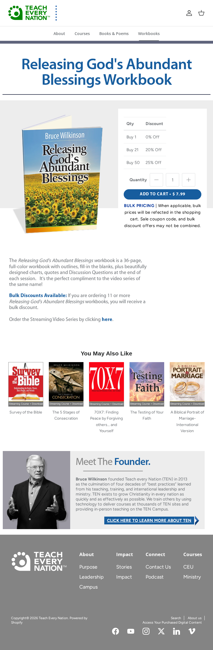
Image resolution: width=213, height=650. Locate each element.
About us (195, 618)
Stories (124, 567)
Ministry (192, 577)
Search (176, 618)
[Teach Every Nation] (29, 13)
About (59, 33)
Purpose (88, 567)
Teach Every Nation (53, 618)
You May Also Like (106, 353)
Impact (124, 577)
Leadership (91, 577)
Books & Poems (114, 33)
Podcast (155, 577)
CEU (188, 567)
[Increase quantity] (188, 179)
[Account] (189, 13)
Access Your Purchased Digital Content (172, 622)
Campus (88, 587)
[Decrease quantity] (156, 179)
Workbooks (149, 33)
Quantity (138, 179)
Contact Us (158, 567)
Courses (82, 33)
